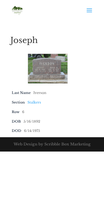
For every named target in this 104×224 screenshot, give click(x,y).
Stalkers (34, 102)
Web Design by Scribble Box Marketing (52, 144)
